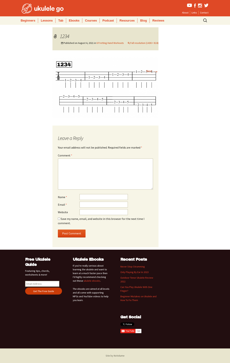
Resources (127, 20)
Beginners (28, 20)
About (185, 12)
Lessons (47, 20)
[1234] (105, 87)
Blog (143, 20)
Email (62, 204)
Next (152, 71)
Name (62, 197)
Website (63, 212)
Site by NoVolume (115, 355)
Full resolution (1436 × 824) (144, 43)
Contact (204, 12)
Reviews (158, 20)
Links (194, 12)
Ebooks (74, 20)
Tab (60, 20)
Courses (91, 20)
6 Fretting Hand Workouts (110, 43)
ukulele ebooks (92, 280)
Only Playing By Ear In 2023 (134, 272)
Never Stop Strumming (132, 266)
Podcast (108, 20)
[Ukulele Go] (38, 9)
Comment (65, 155)
